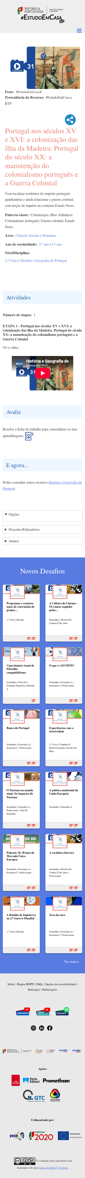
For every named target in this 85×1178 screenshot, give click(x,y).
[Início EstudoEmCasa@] (40, 9)
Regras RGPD (25, 984)
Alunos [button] (14, 540)
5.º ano (44, 244)
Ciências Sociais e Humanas (36, 235)
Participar (34, 989)
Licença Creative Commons (53, 1167)
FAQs (39, 984)
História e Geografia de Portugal (43, 260)
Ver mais (70, 961)
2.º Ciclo (11, 260)
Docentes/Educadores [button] (24, 529)
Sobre (11, 984)
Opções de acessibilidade (60, 984)
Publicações (49, 989)
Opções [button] (14, 514)
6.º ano (57, 244)
